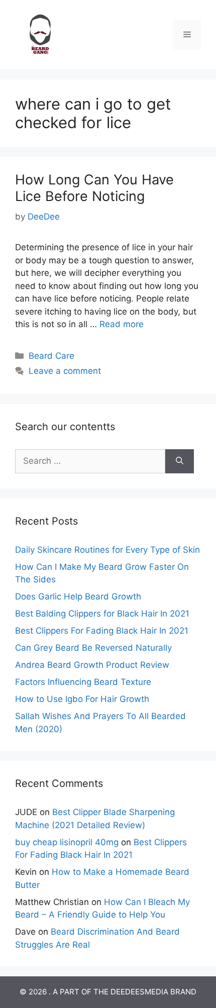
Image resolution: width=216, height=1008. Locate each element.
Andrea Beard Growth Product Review (92, 665)
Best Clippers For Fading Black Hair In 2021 (101, 631)
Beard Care (51, 356)
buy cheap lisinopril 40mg (67, 842)
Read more (121, 324)
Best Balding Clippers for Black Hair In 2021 (102, 614)
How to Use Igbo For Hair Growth (82, 699)
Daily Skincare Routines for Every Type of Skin (107, 550)
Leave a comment (65, 371)
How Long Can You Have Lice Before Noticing (94, 187)
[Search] (179, 461)
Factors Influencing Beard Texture (83, 682)
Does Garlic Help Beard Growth (78, 596)
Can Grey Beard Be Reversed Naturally (93, 648)
